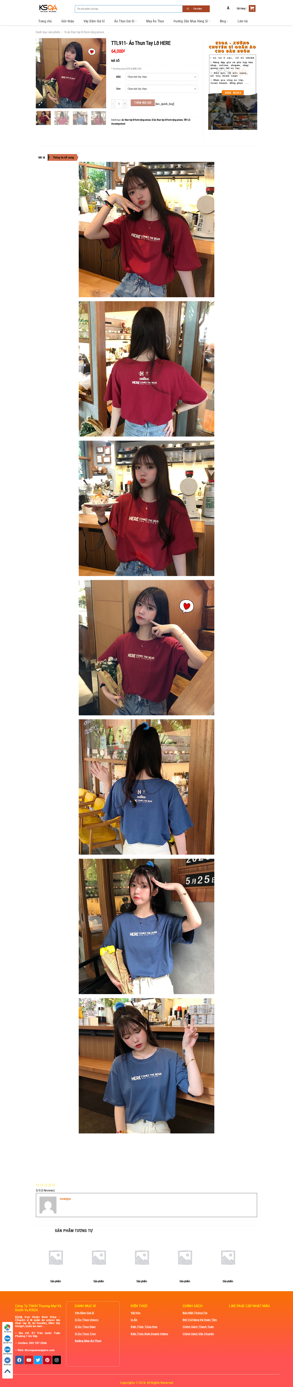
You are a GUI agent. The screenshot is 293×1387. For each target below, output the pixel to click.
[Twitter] (38, 1360)
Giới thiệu (67, 21)
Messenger (7, 1365)
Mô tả (41, 157)
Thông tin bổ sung (63, 157)
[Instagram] (56, 1360)
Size (118, 88)
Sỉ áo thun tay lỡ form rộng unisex (84, 32)
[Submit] (196, 8)
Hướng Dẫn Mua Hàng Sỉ (190, 21)
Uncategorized (118, 123)
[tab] (43, 157)
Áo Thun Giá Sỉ (124, 21)
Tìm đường (7, 1332)
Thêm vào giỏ (142, 102)
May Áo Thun (155, 21)
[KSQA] (47, 8)
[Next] (100, 73)
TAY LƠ (187, 119)
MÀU (118, 76)
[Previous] (41, 73)
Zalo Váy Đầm (7, 1354)
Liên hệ (243, 21)
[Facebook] (19, 1360)
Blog (223, 21)
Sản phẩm (55, 1281)
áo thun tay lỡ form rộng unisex (136, 119)
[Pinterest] (47, 1360)
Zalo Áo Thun (7, 1343)
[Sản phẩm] (55, 1257)
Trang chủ (45, 21)
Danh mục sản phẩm (48, 32)
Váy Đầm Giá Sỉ (94, 21)
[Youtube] (29, 1360)
